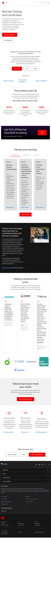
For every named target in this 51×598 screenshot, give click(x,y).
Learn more (17, 68)
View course (9, 207)
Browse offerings (12, 454)
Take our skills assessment (25, 399)
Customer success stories (6, 501)
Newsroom (28, 496)
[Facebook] (43, 465)
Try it (27, 68)
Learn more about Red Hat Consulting (12, 268)
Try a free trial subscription (22, 81)
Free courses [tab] (26, 155)
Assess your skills (8, 81)
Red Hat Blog (37, 523)
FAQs (23, 454)
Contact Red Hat (21, 523)
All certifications (8, 40)
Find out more (25, 432)
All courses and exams (9, 34)
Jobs (27, 504)
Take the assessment (41, 432)
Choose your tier (8, 432)
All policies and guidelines (39, 532)
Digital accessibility (4, 533)
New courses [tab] (36, 155)
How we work (4, 499)
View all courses (25, 214)
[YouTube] (39, 465)
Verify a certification (41, 81)
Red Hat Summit (38, 525)
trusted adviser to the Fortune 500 (41, 489)
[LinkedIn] (36, 465)
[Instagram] (49, 465)
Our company (4, 496)
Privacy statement (4, 532)
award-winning (45, 491)
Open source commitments (31, 499)
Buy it (35, 68)
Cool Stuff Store (21, 525)
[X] (46, 465)
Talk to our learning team (37, 454)
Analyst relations (4, 504)
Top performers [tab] (15, 155)
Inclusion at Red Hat (4, 525)
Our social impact (29, 501)
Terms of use (20, 532)
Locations (3, 523)
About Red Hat (4, 521)
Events (36, 521)
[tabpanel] (25, 188)
